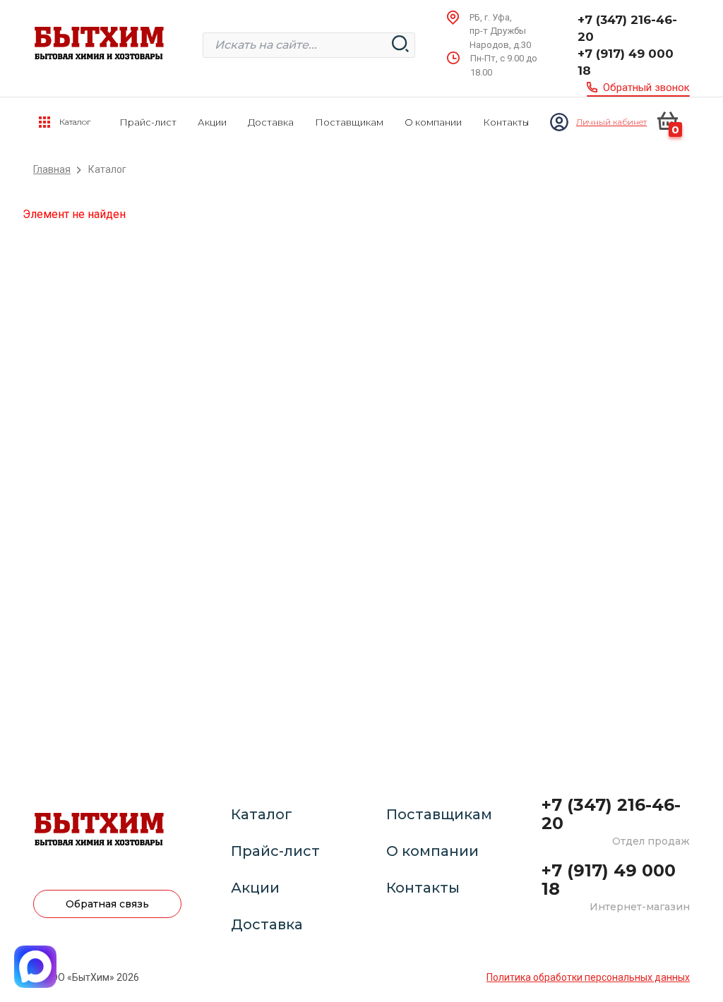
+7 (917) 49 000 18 (626, 62)
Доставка (271, 122)
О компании (433, 122)
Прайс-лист (148, 122)
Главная (52, 169)
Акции (212, 122)
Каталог (261, 814)
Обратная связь (107, 904)
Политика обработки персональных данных (588, 977)
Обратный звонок (646, 87)
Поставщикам (349, 122)
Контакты (506, 122)
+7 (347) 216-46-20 (627, 28)
